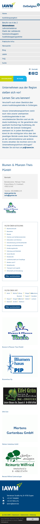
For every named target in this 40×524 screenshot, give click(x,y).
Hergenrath (16, 299)
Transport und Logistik (13, 268)
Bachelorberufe (11, 228)
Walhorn (21, 302)
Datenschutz (24, 515)
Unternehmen (8, 25)
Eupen (27, 296)
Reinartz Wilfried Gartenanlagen (12, 476)
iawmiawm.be (13, 503)
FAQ (3, 58)
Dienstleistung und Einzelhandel (17, 242)
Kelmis (21, 299)
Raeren (9, 302)
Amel (8, 293)
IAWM (4, 54)
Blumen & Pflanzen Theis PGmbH (12, 347)
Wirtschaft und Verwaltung (15, 271)
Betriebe (20, 78)
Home (4, 13)
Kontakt (35, 69)
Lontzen (33, 299)
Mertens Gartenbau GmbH (10, 444)
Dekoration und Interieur (14, 240)
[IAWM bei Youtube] (36, 73)
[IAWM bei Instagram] (33, 73)
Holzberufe (10, 257)
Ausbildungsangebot (9, 18)
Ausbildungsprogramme (12, 36)
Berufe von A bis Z (10, 22)
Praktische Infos (8, 41)
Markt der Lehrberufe (11, 31)
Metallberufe (11, 265)
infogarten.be (10, 195)
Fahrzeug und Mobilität (14, 251)
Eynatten (34, 296)
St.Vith (15, 302)
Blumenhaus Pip (7, 379)
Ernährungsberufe (12, 248)
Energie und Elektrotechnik (15, 245)
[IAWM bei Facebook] (30, 73)
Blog (4, 50)
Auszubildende (6, 78)
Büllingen (16, 293)
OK (32, 519)
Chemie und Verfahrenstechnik (16, 237)
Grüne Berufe (11, 254)
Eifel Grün (5, 412)
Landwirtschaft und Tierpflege (16, 259)
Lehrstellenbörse (9, 28)
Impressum (15, 515)
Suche (4, 63)
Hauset (9, 299)
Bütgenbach (29, 293)
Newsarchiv (6, 46)
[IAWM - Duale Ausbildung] (8, 8)
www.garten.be (10, 193)
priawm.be (28, 147)
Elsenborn (34, 293)
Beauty (9, 234)
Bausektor (10, 231)
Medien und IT (11, 262)
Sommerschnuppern (10, 34)
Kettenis (27, 299)
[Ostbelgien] (31, 7)
